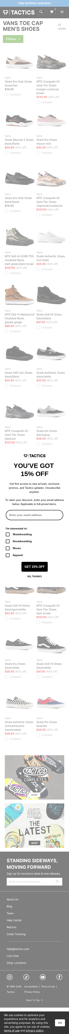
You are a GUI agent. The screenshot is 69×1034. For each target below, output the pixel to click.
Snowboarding (22, 541)
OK (60, 1022)
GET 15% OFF (35, 566)
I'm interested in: (17, 528)
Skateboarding (22, 534)
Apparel (18, 555)
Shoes (17, 548)
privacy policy (35, 1030)
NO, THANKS (34, 576)
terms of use (12, 1030)
